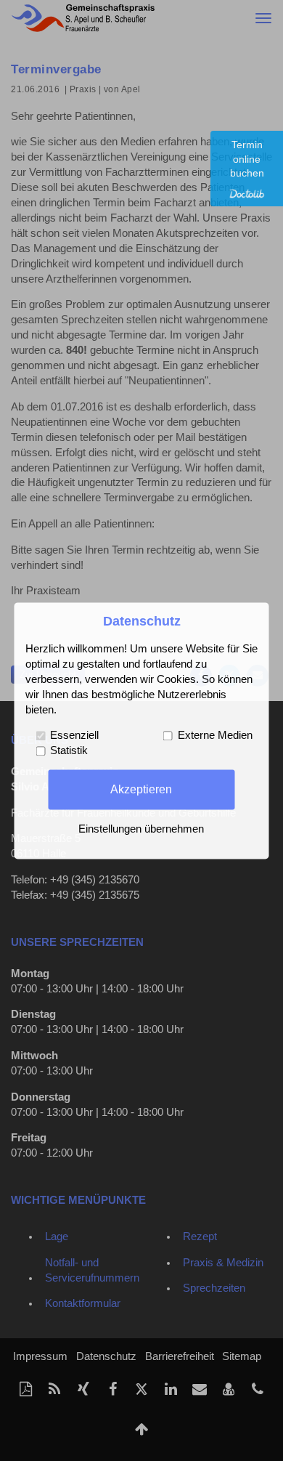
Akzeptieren (141, 789)
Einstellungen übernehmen (141, 829)
